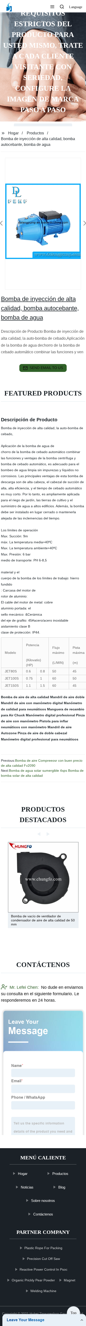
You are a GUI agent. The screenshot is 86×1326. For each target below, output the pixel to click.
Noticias (27, 1187)
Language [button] (75, 7)
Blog (61, 1187)
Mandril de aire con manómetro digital (32, 703)
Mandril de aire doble (67, 697)
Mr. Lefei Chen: (24, 987)
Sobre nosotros (43, 1201)
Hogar (13, 133)
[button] (52, 7)
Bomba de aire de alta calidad (25, 697)
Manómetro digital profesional (50, 715)
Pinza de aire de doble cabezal (42, 733)
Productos (35, 133)
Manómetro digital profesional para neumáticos (39, 739)
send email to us (46, 368)
